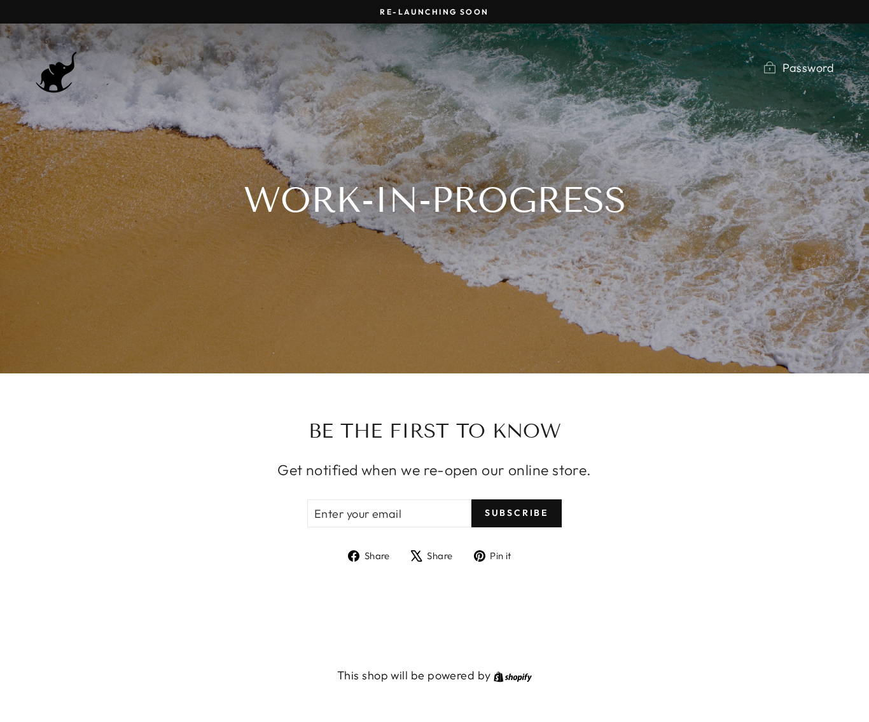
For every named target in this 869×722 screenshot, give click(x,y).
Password (808, 67)
